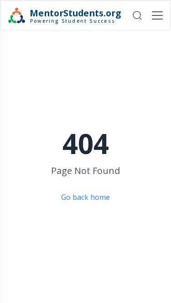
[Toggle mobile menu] (157, 15)
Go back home (85, 197)
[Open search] (137, 15)
